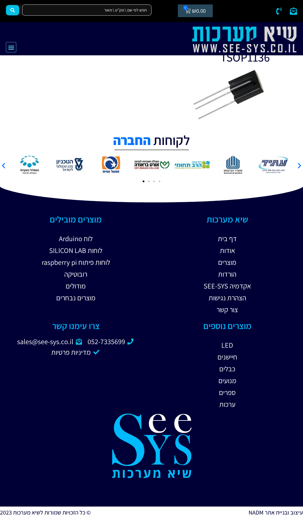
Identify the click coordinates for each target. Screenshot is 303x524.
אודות (227, 250)
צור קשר (227, 309)
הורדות (227, 274)
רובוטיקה (75, 274)
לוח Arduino (76, 238)
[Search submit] (12, 10)
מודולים (76, 286)
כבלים (227, 368)
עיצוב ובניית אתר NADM (276, 512)
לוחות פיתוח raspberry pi (76, 262)
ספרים (227, 392)
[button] (11, 47)
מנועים (227, 380)
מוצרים (227, 262)
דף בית (227, 238)
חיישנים (227, 357)
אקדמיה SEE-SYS (227, 286)
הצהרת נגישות (227, 297)
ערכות (227, 404)
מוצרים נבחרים (76, 297)
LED (227, 345)
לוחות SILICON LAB (75, 250)
